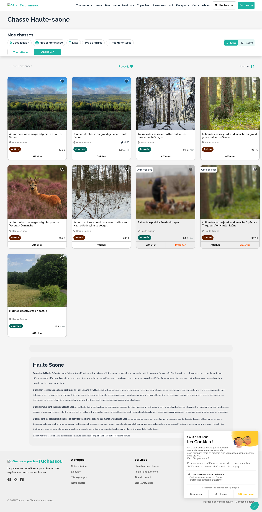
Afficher (37, 156)
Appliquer (47, 51)
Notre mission (79, 466)
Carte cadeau (201, 5)
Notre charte (78, 482)
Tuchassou (30, 5)
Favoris (124, 66)
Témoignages (79, 477)
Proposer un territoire (119, 5)
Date (75, 42)
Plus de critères (121, 42)
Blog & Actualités (144, 482)
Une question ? (163, 5)
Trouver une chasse (89, 5)
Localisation (21, 42)
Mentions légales (245, 501)
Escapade (182, 5)
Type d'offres (93, 42)
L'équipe (76, 471)
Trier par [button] (245, 66)
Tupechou (143, 5)
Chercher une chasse (147, 466)
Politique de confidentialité (218, 501)
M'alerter (180, 244)
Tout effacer (21, 52)
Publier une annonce (146, 471)
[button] (224, 5)
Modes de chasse (51, 42)
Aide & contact (143, 477)
